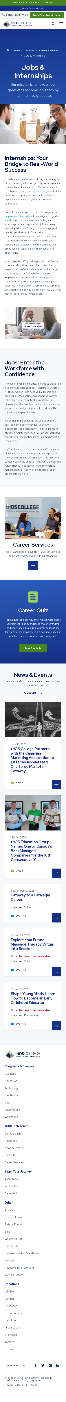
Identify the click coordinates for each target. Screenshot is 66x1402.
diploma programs (42, 191)
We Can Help (12, 1186)
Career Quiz (11, 1193)
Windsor (10, 1291)
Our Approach (13, 1133)
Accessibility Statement (19, 1267)
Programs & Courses (19, 1066)
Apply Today (12, 1179)
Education (11, 1080)
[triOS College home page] (17, 24)
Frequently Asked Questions (21, 1253)
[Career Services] (33, 518)
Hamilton (10, 1320)
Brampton (11, 1334)
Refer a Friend (13, 1224)
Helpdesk (10, 1260)
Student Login (13, 1217)
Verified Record (14, 1274)
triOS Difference (24, 50)
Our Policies (31, 1384)
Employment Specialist (17, 216)
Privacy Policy (12, 1384)
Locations (11, 1140)
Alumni (9, 1210)
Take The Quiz (33, 648)
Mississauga (12, 1327)
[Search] (45, 24)
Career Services (48, 50)
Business (10, 1073)
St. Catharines (13, 1313)
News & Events (14, 1147)
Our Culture (11, 1155)
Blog (7, 1231)
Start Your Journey (18, 1171)
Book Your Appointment (47, 14)
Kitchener (11, 1305)
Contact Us (11, 1246)
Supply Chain (12, 1109)
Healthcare (11, 1095)
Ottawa (9, 1349)
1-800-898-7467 (17, 14)
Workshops (11, 1116)
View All (30, 693)
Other (9, 1202)
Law (7, 1102)
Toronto (9, 1341)
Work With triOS (14, 1238)
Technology (11, 1088)
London (9, 1298)
